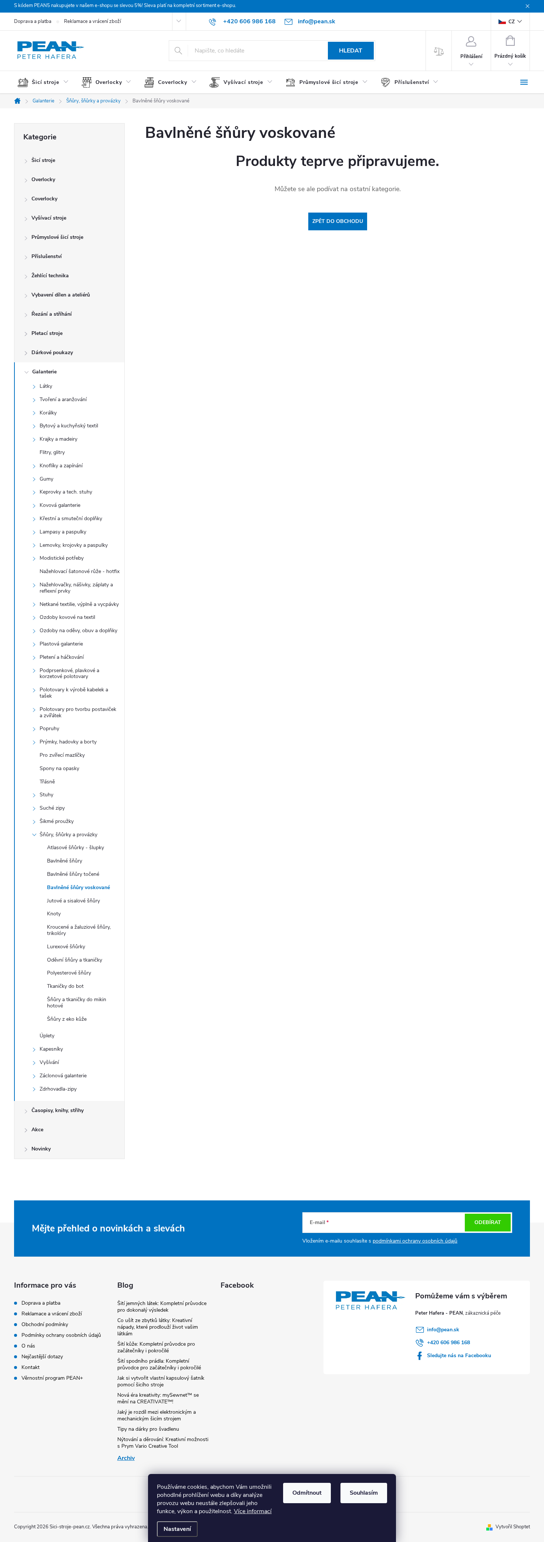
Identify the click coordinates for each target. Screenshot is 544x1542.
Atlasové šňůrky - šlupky (75, 847)
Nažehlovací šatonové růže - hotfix (80, 571)
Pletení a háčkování (62, 657)
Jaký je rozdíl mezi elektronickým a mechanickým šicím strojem (156, 1415)
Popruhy (49, 728)
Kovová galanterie (60, 505)
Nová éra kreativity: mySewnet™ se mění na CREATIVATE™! (158, 1398)
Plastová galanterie (61, 643)
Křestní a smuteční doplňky (71, 518)
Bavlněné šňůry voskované (78, 887)
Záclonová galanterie (63, 1075)
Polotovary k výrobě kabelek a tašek (74, 692)
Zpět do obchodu (337, 221)
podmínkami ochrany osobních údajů (415, 1240)
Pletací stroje (47, 333)
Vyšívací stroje (48, 217)
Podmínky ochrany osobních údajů (61, 1335)
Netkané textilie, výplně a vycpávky (79, 604)
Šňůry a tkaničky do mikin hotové (76, 1002)
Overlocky (43, 179)
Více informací (253, 1511)
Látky (46, 386)
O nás (28, 1345)
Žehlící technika (50, 275)
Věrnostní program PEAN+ (52, 1378)
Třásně (47, 781)
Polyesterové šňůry (69, 972)
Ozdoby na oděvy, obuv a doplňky (78, 630)
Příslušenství (46, 256)
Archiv (126, 1458)
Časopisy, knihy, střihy (57, 1110)
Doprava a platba (32, 21)
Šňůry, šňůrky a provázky (68, 834)
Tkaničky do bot (65, 986)
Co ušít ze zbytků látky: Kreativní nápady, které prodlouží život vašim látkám (157, 1327)
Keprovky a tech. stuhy (66, 491)
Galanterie (44, 371)
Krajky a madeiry (58, 439)
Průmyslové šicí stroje (57, 237)
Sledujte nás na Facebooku (459, 1355)
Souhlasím (364, 1493)
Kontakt (30, 1367)
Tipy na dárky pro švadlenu (148, 1429)
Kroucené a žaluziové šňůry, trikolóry (79, 930)
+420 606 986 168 (448, 1342)
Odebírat (487, 1222)
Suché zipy (52, 807)
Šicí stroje (43, 160)
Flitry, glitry (52, 452)
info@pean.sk (443, 1329)
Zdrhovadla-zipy (58, 1088)
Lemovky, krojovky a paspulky (74, 545)
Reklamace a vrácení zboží (92, 21)
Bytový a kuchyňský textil (69, 425)
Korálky (48, 412)
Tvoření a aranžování (63, 399)
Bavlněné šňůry (64, 860)
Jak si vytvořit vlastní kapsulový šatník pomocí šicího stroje (160, 1381)
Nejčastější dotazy (42, 1356)
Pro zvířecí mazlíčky (62, 755)
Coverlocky (44, 198)
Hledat (350, 51)
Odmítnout (307, 1493)
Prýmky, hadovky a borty (68, 741)
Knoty (54, 913)
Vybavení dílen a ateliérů (60, 294)
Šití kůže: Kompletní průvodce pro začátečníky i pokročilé (156, 1347)
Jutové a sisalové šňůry (73, 900)
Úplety (47, 1035)
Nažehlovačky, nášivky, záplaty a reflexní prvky (76, 587)
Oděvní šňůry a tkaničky (74, 959)
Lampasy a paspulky (63, 531)
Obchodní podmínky (44, 1324)
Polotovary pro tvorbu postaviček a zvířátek (78, 712)
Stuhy (46, 794)
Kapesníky (51, 1049)
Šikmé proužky (57, 821)
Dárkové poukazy (52, 352)
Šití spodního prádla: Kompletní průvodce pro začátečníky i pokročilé (159, 1364)
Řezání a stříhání (51, 314)
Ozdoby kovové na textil (67, 617)
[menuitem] (46, 82)
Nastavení (177, 1529)
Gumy (46, 478)
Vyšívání (49, 1062)
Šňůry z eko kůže (67, 1019)
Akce (37, 1129)
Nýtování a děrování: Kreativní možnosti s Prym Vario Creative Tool (162, 1443)
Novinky (41, 1148)
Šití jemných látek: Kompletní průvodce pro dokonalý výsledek (161, 1307)
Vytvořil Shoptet (513, 1527)
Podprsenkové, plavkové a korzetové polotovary (69, 673)
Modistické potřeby (62, 558)
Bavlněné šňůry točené (73, 874)
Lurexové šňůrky (66, 946)
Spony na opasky (59, 768)
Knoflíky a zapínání (61, 465)
